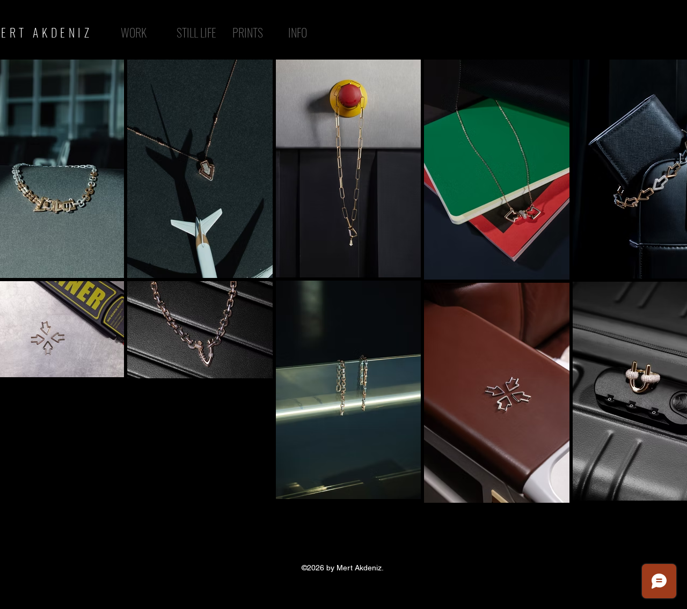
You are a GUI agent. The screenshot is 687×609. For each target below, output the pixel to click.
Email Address (181, 581)
